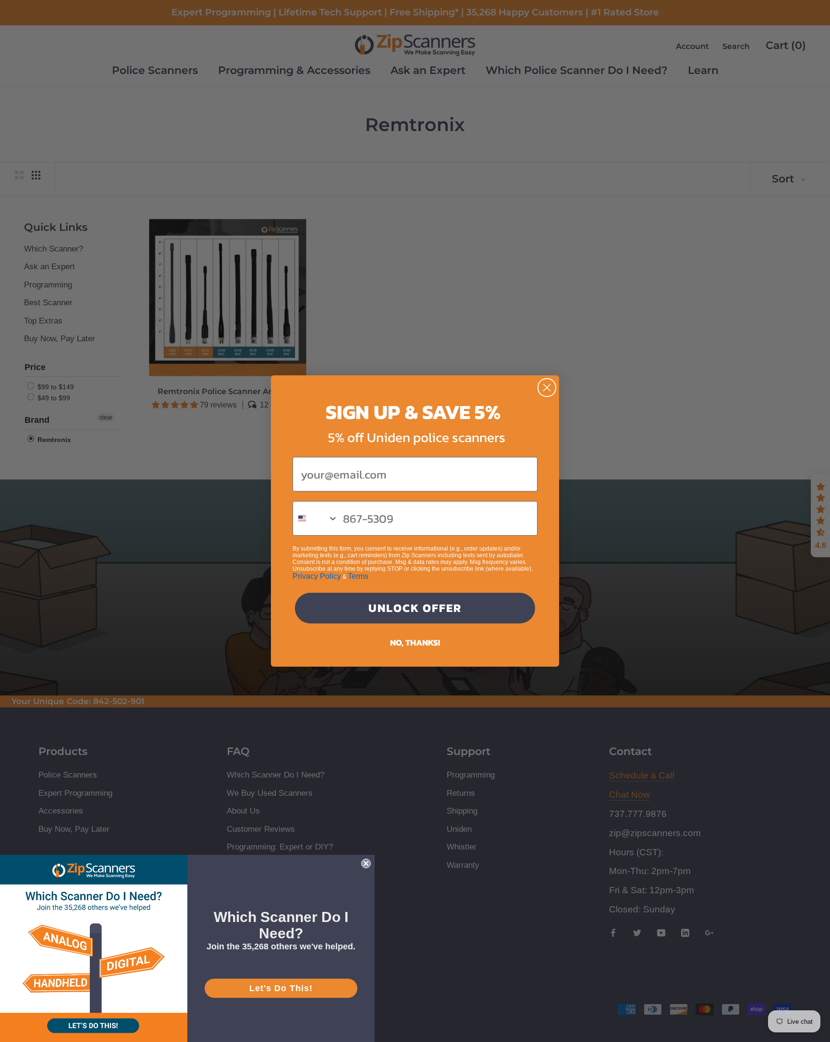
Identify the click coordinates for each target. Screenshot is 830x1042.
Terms (358, 576)
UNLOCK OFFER (415, 607)
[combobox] (315, 518)
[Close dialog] (546, 387)
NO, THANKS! (415, 642)
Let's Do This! (281, 988)
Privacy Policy (317, 576)
